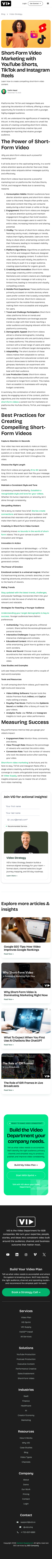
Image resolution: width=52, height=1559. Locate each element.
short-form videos (10, 402)
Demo (26, 1484)
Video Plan (26, 1317)
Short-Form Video (26, 1378)
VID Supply (26, 1327)
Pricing (26, 1494)
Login (24, 4)
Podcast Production (26, 1359)
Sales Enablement (26, 1373)
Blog (3, 14)
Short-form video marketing (14, 762)
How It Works (26, 1438)
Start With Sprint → (26, 1175)
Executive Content (26, 1364)
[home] (6, 3)
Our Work (26, 1489)
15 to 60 (34, 470)
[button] (48, 3)
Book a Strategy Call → (26, 1292)
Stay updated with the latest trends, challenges (24, 592)
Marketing (26, 1420)
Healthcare (26, 1405)
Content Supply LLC (25, 1543)
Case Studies (26, 1447)
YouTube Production (26, 1354)
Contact (26, 1499)
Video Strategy (15, 14)
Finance (26, 1401)
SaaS (26, 1396)
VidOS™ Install (26, 1332)
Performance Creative (26, 1369)
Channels (26, 1462)
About (26, 1480)
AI (26, 1410)
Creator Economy (26, 1415)
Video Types (26, 1457)
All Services (26, 1336)
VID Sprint (26, 1322)
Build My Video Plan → (26, 1165)
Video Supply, (10, 776)
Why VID (26, 1443)
